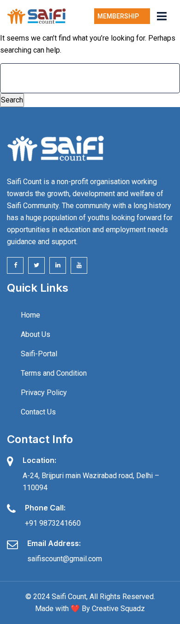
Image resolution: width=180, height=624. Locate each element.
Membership (119, 16)
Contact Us (38, 412)
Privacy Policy (44, 392)
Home (30, 315)
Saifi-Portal (39, 353)
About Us (35, 334)
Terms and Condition (54, 373)
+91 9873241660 (53, 523)
